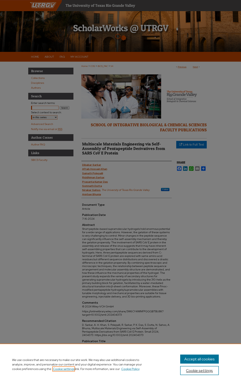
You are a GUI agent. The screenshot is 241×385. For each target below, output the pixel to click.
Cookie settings (63, 369)
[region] (120, 364)
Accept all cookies (199, 359)
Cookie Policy (130, 369)
